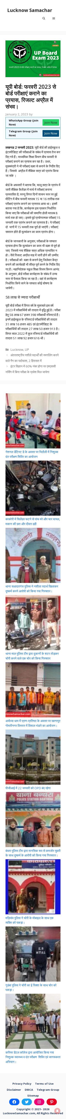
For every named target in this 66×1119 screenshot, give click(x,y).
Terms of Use (44, 1083)
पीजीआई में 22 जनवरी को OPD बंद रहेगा (28, 788)
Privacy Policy (21, 1083)
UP (27, 349)
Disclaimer (14, 1089)
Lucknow (16, 349)
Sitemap (33, 1095)
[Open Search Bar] (44, 18)
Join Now (50, 122)
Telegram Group (48, 1089)
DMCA (29, 1089)
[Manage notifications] (57, 1111)
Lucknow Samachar (29, 10)
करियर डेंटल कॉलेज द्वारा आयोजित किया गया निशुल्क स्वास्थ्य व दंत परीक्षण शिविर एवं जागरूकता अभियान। (33, 1057)
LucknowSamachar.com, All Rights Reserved (33, 1113)
